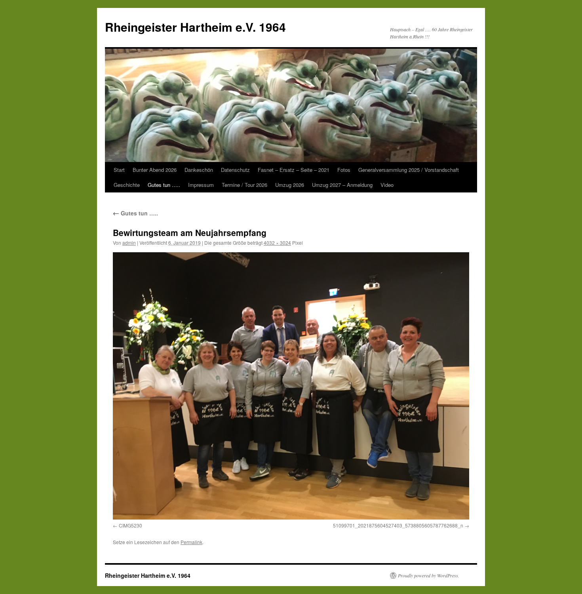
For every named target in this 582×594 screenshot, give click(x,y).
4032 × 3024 (277, 242)
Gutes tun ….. (164, 184)
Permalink (191, 542)
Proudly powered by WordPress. (428, 575)
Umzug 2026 (289, 184)
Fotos (343, 169)
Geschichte (127, 184)
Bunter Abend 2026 (155, 169)
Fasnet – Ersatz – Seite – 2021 (293, 169)
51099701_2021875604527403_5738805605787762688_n (398, 525)
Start (119, 169)
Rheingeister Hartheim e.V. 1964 (195, 26)
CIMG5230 (130, 525)
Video (387, 184)
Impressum (201, 184)
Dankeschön (198, 169)
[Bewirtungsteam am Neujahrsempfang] (291, 386)
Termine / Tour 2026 (244, 184)
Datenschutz (235, 169)
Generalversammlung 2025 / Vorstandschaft (408, 169)
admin (129, 242)
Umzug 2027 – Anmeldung (342, 184)
